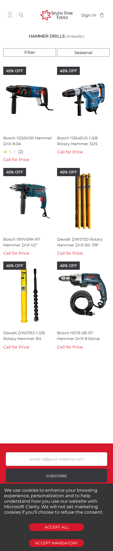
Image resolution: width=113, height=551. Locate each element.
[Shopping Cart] (101, 15)
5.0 (12, 151)
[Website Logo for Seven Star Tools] (56, 15)
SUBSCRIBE (56, 476)
